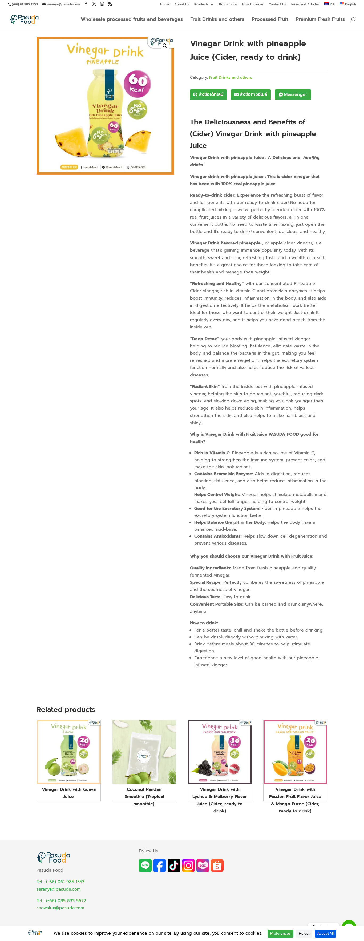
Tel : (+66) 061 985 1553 (60, 882)
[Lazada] (202, 870)
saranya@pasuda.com (59, 889)
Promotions (228, 5)
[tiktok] (174, 870)
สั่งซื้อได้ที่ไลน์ (211, 94)
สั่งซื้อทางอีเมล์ (253, 94)
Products (201, 5)
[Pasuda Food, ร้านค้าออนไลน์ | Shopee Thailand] (217, 870)
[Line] (145, 870)
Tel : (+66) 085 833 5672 (61, 901)
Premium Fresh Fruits (320, 20)
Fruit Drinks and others (217, 20)
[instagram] (188, 870)
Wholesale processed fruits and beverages (132, 20)
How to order (253, 5)
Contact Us (277, 5)
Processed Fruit (270, 20)
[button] (165, 46)
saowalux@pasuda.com (60, 908)
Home (164, 5)
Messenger (295, 94)
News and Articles (305, 5)
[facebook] (159, 870)
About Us (181, 5)
